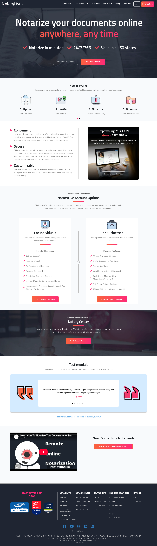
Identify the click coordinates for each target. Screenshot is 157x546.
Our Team (63, 505)
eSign (111, 513)
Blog (95, 509)
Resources (106, 3)
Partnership (114, 501)
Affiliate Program (116, 505)
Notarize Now (147, 4)
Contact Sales (115, 517)
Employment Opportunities (65, 510)
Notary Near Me (99, 501)
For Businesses (81, 3)
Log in (137, 4)
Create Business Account (112, 299)
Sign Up (63, 497)
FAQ (134, 497)
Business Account (65, 61)
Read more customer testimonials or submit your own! (78, 416)
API (110, 509)
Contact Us (127, 3)
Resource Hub (99, 505)
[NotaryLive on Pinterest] (86, 526)
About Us (63, 501)
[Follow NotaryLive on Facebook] (65, 526)
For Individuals (66, 3)
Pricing (117, 3)
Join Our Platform (83, 501)
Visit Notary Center (78, 340)
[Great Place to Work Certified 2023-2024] (36, 508)
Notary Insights (82, 509)
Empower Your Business (113, 174)
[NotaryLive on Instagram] (79, 526)
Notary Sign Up (82, 497)
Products (94, 3)
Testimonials (65, 516)
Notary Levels (81, 505)
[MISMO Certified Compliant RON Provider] (19, 507)
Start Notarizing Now (45, 299)
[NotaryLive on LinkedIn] (92, 526)
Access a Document (68, 520)
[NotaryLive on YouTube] (72, 526)
